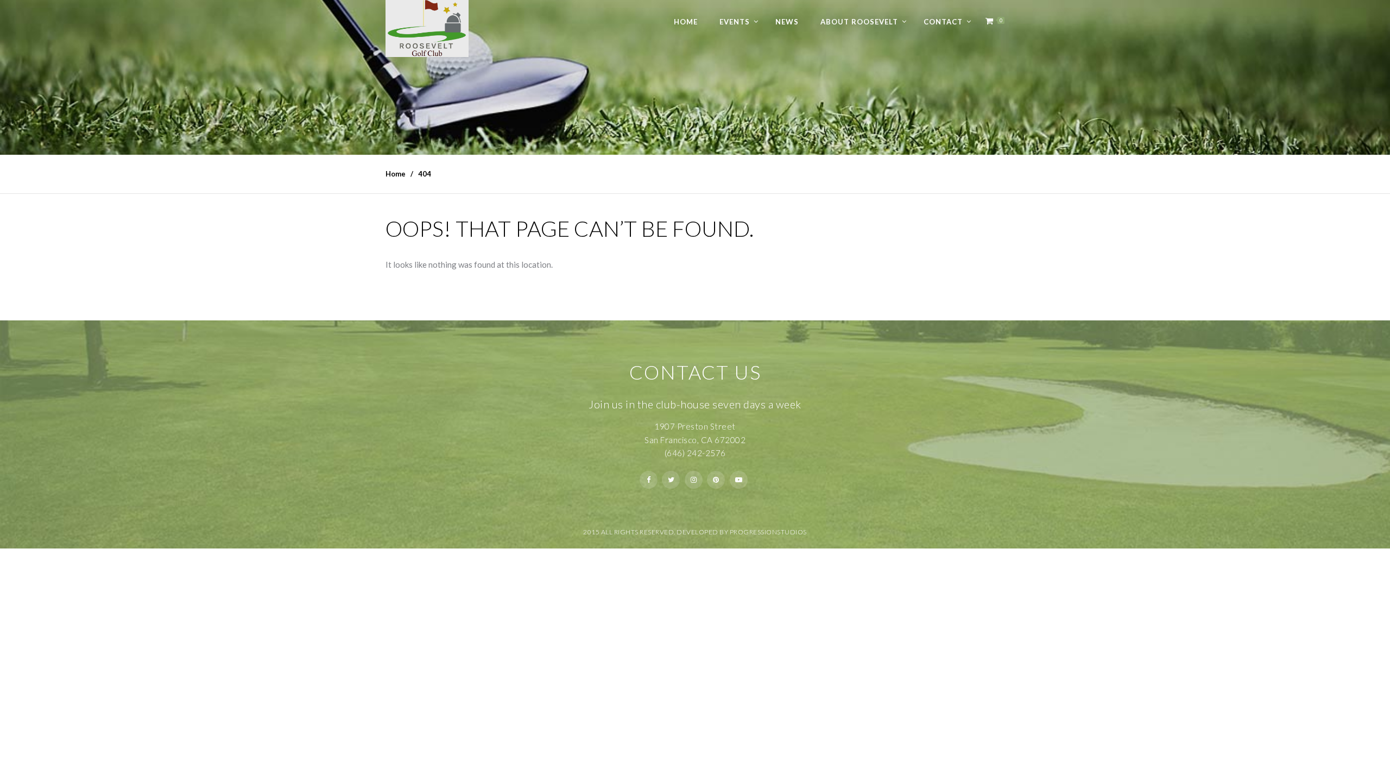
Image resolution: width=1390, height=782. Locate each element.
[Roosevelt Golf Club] (427, 28)
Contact (943, 21)
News (787, 21)
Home (686, 21)
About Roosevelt (859, 21)
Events (734, 21)
